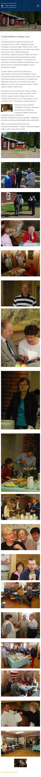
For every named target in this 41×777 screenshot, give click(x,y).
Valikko (38, 6)
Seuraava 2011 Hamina (9, 772)
